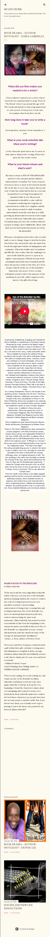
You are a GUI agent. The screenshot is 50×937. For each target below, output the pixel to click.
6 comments (15, 852)
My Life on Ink (13, 9)
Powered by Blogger (27, 929)
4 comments (15, 913)
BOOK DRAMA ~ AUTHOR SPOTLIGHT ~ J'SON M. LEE (20, 846)
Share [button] (6, 719)
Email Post (14, 719)
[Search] (44, 4)
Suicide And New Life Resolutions (18, 906)
